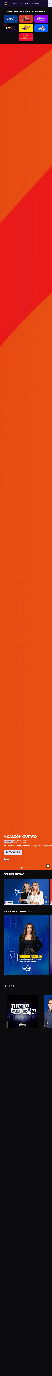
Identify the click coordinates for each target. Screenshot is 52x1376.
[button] (45, 3)
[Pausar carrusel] (48, 866)
